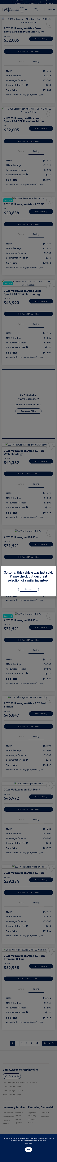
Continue (28, 589)
